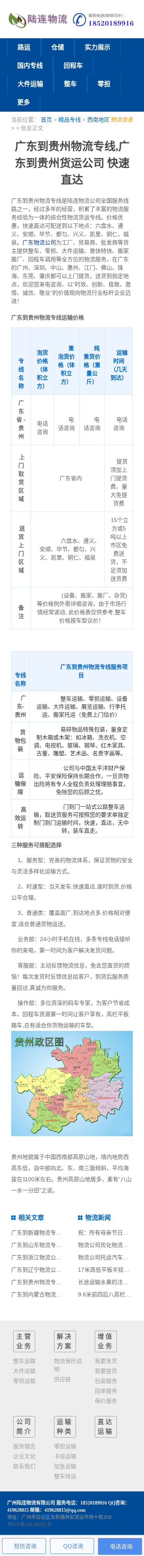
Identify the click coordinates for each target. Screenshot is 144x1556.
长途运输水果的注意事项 (109, 1282)
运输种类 (65, 1426)
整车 (70, 84)
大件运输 (30, 84)
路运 (24, 47)
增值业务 (106, 1341)
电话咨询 (121, 1546)
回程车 (73, 65)
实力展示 (97, 47)
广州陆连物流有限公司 (31, 1503)
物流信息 (121, 119)
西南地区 (98, 119)
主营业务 (24, 1341)
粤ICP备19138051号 (29, 1524)
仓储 (57, 47)
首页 (46, 119)
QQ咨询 (73, 1546)
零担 (104, 84)
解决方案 (65, 1341)
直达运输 (106, 1426)
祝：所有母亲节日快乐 (106, 1232)
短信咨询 (25, 1546)
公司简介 (24, 1426)
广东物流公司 (39, 242)
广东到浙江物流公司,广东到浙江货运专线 (62, 1257)
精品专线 (69, 119)
